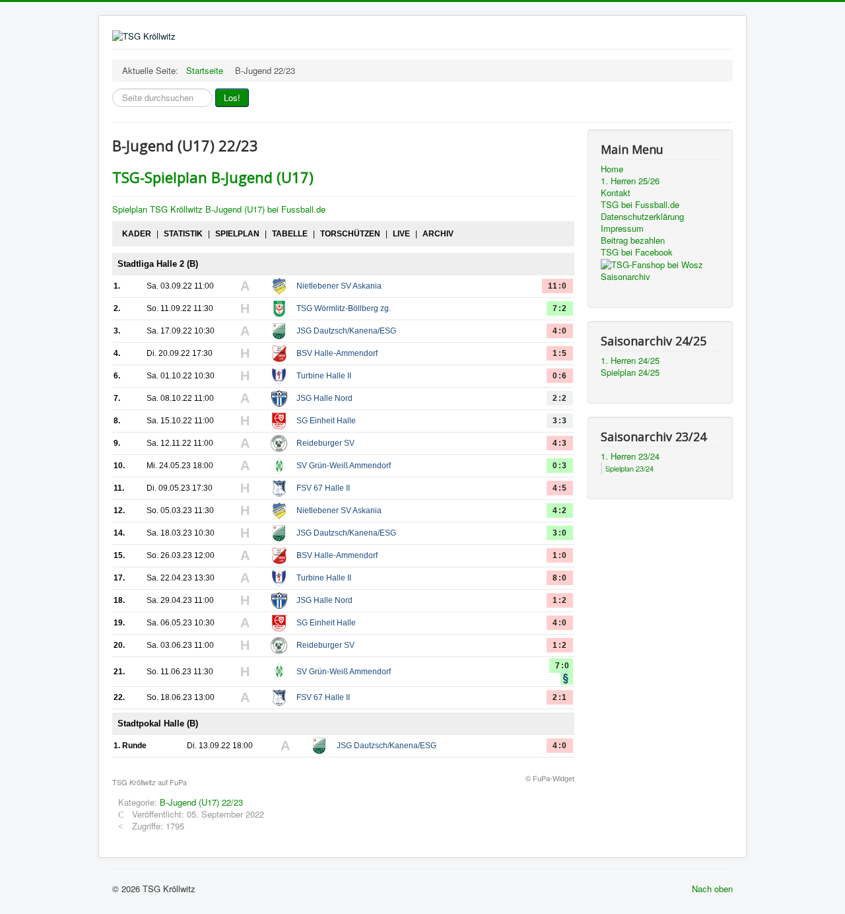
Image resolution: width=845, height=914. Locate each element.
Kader (136, 233)
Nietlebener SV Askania (339, 286)
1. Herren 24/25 (630, 361)
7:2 (560, 308)
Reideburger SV (325, 443)
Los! (232, 97)
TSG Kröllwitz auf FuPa (149, 782)
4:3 (560, 443)
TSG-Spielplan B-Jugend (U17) (213, 177)
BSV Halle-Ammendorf (337, 353)
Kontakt (615, 193)
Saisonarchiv (625, 277)
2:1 (560, 697)
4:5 (560, 488)
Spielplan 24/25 (630, 372)
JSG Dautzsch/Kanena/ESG (346, 330)
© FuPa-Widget (549, 779)
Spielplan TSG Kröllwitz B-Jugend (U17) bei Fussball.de (218, 209)
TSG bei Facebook (637, 252)
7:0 (562, 665)
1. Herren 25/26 (630, 181)
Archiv (438, 233)
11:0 (557, 286)
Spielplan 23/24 (629, 468)
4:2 (560, 510)
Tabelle (290, 233)
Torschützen (350, 233)
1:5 (560, 353)
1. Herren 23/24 (630, 456)
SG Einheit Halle (326, 420)
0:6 (560, 375)
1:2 (560, 600)
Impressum (622, 228)
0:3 (560, 465)
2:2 (560, 398)
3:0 (560, 533)
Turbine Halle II (323, 375)
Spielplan (237, 233)
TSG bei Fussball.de (640, 205)
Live (401, 233)
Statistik (183, 233)
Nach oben (712, 888)
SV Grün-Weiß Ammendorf (343, 465)
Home (612, 169)
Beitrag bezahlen (633, 240)
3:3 (560, 420)
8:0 (560, 577)
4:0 (560, 330)
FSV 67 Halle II (323, 488)
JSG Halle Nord (324, 398)
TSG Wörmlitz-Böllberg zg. (343, 308)
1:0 (560, 555)
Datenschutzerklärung (642, 217)
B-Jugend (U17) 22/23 (201, 802)
